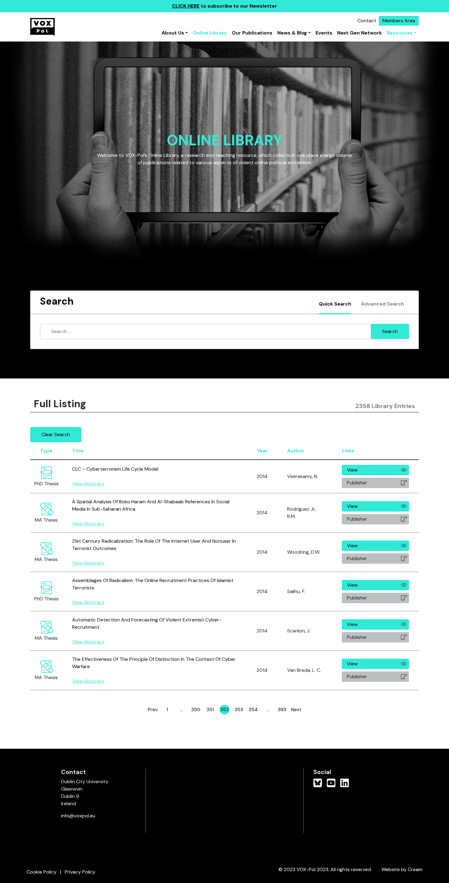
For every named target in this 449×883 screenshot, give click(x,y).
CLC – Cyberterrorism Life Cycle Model (115, 469)
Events (324, 33)
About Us (173, 33)
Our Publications (252, 33)
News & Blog (292, 33)
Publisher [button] (357, 482)
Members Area (398, 20)
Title (77, 450)
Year (262, 450)
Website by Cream (401, 869)
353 (239, 710)
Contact (366, 20)
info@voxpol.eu (78, 815)
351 (210, 710)
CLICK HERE (185, 6)
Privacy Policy (80, 872)
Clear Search (56, 434)
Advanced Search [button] (382, 304)
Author (295, 450)
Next (296, 709)
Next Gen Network (359, 33)
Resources (400, 33)
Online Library (210, 33)
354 (253, 710)
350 (196, 710)
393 (282, 710)
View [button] (352, 470)
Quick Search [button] (335, 304)
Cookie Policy (42, 872)
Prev (153, 709)
